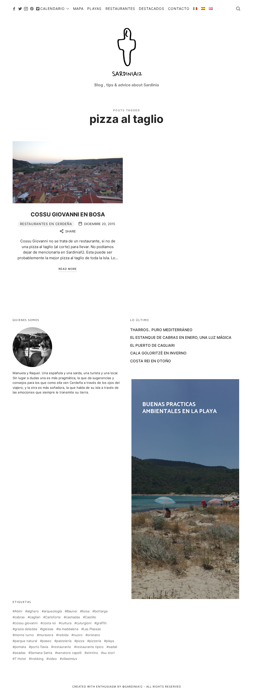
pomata (20, 646)
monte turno (24, 635)
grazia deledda (26, 629)
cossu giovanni (26, 623)
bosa (85, 611)
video (52, 658)
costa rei (49, 623)
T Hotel (20, 658)
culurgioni (83, 623)
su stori (109, 652)
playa (110, 641)
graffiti (101, 623)
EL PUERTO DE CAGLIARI (152, 345)
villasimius (69, 658)
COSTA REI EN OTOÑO (150, 361)
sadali (112, 646)
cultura (66, 623)
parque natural (26, 641)
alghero (33, 611)
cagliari (35, 617)
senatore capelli (69, 652)
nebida (63, 635)
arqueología (53, 611)
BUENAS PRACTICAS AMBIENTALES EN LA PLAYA (185, 489)
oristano (93, 635)
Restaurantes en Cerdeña (46, 224)
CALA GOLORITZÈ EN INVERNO (158, 353)
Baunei (72, 611)
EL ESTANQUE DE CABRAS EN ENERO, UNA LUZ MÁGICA (181, 337)
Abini (18, 611)
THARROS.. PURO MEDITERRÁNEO (161, 329)
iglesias (47, 629)
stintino (92, 652)
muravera (46, 635)
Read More (68, 269)
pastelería (63, 641)
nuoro (78, 635)
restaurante (62, 646)
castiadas (73, 617)
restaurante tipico (90, 646)
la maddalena (68, 629)
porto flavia (39, 646)
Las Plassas (92, 629)
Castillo (90, 617)
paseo (46, 641)
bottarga (100, 611)
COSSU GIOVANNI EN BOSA (68, 214)
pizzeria (95, 641)
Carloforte (53, 617)
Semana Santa (41, 652)
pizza (80, 641)
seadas (20, 652)
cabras (20, 617)
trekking (37, 658)
